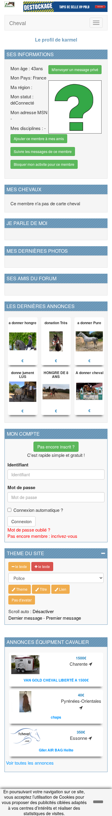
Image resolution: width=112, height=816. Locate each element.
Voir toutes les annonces (30, 763)
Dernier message (25, 618)
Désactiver (43, 611)
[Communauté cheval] (9, 4)
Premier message (63, 618)
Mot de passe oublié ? (28, 529)
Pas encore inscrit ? (56, 447)
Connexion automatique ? (38, 510)
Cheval (17, 23)
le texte (20, 566)
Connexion (21, 521)
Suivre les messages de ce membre (43, 151)
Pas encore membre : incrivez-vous (42, 536)
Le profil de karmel (56, 39)
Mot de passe (21, 487)
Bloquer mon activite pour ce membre (44, 164)
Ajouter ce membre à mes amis (39, 138)
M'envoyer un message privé (75, 69)
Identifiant (17, 465)
